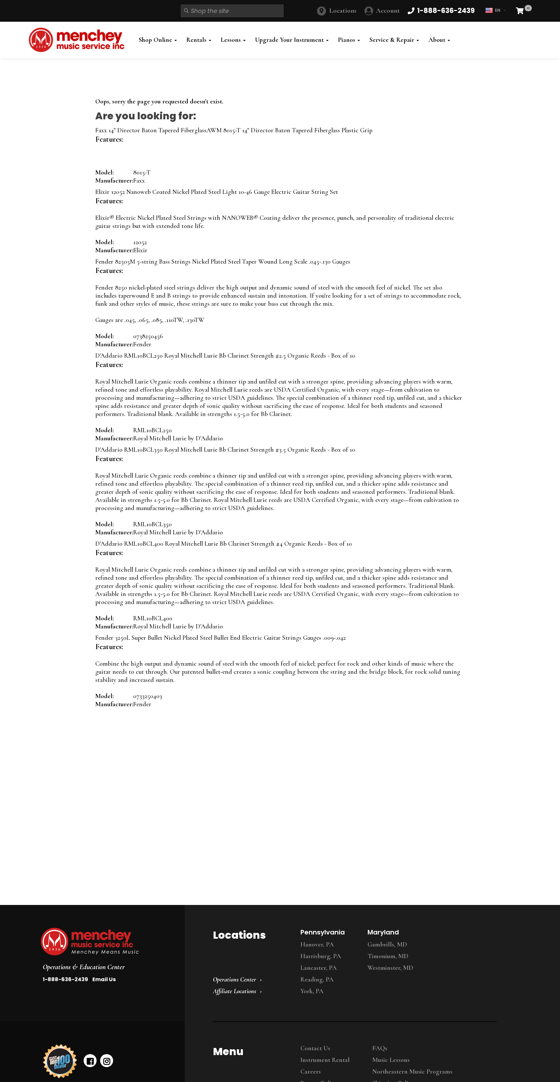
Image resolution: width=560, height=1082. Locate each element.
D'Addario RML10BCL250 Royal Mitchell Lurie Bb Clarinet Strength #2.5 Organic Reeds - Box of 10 (225, 356)
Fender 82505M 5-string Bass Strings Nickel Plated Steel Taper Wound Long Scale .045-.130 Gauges (222, 262)
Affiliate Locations (234, 991)
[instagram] (106, 1060)
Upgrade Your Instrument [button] (290, 40)
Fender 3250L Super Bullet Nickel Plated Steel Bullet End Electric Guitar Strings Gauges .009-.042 (220, 638)
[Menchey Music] (106, 942)
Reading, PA (316, 979)
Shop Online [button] (156, 40)
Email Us (104, 979)
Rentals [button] (197, 40)
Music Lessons (391, 1060)
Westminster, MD (390, 968)
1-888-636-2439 (65, 979)
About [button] (437, 40)
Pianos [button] (347, 40)
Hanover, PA (317, 944)
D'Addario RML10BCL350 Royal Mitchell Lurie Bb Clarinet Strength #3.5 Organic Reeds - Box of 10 (225, 450)
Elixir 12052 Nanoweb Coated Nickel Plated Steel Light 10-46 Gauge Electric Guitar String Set (216, 192)
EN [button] (497, 10)
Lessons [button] (231, 40)
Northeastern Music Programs (412, 1072)
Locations (342, 10)
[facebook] (90, 1060)
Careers (310, 1072)
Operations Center (234, 979)
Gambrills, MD (387, 944)
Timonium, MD (388, 956)
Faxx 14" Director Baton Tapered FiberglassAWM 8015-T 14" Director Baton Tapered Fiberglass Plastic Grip (233, 130)
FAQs (379, 1048)
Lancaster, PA (318, 968)
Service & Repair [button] (392, 40)
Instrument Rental (325, 1060)
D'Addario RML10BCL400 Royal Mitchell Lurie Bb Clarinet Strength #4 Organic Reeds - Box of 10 (223, 544)
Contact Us (315, 1048)
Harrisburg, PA (320, 956)
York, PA (311, 991)
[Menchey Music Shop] (78, 40)
